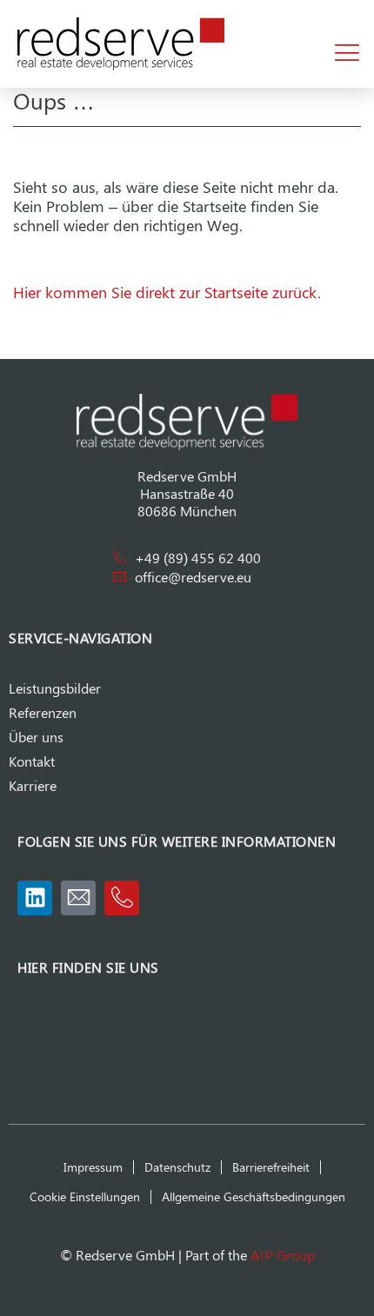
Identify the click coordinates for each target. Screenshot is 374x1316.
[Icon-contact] (78, 898)
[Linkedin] (34, 898)
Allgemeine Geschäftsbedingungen (253, 1196)
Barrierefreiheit (271, 1167)
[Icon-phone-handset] (121, 898)
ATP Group (282, 1255)
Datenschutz (177, 1167)
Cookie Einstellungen (85, 1196)
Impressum (93, 1167)
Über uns (36, 737)
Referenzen (43, 712)
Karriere (33, 785)
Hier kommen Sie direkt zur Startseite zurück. (167, 292)
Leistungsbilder (55, 688)
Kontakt (32, 761)
